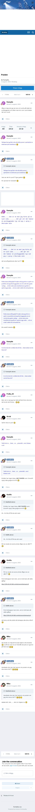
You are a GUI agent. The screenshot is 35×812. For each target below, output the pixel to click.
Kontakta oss (17, 807)
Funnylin (6, 80)
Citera (7, 119)
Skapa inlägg (17, 88)
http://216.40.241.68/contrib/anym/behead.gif (15, 584)
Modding (14, 81)
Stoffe (9, 495)
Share (18, 783)
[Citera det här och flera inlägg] (3, 119)
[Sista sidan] (32, 94)
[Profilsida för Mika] (3, 638)
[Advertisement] (17, 53)
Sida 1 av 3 (17, 94)
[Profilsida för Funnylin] (3, 103)
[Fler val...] (31, 103)
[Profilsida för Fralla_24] (3, 395)
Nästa (28, 94)
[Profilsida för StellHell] (3, 160)
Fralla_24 (10, 394)
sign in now (13, 765)
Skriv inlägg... (9, 773)
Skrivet (14, 104)
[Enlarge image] (17, 144)
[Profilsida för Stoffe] (3, 496)
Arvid (9, 416)
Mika (8, 636)
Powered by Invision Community (17, 809)
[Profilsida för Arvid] (3, 418)
